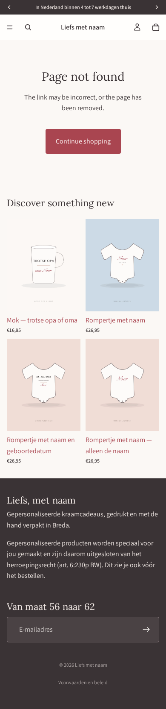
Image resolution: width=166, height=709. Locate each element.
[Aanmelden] (146, 630)
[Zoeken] (28, 27)
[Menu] (10, 27)
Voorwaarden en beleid (83, 682)
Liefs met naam (91, 665)
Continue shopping (83, 141)
